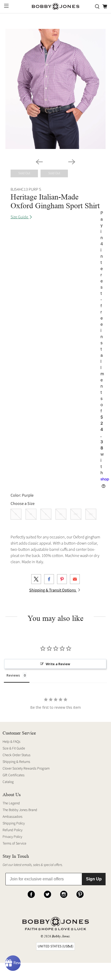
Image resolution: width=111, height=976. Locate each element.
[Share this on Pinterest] (62, 579)
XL (60, 514)
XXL (76, 514)
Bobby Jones (61, 936)
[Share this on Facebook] (49, 579)
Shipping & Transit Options (53, 590)
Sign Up (94, 879)
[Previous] (39, 162)
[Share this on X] (36, 579)
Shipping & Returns (16, 761)
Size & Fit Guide (14, 748)
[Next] (72, 162)
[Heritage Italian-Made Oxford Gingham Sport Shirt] (55, 89)
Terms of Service (14, 843)
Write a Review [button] (58, 664)
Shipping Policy (14, 823)
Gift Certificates (14, 775)
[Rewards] (13, 963)
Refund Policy (12, 830)
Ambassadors (12, 816)
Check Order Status (16, 755)
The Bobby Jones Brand (20, 810)
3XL (91, 514)
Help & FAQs (11, 741)
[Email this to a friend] (75, 579)
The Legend (11, 803)
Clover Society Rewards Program (26, 768)
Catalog (8, 782)
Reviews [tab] (13, 675)
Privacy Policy (12, 836)
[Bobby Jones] (55, 7)
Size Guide (20, 217)
